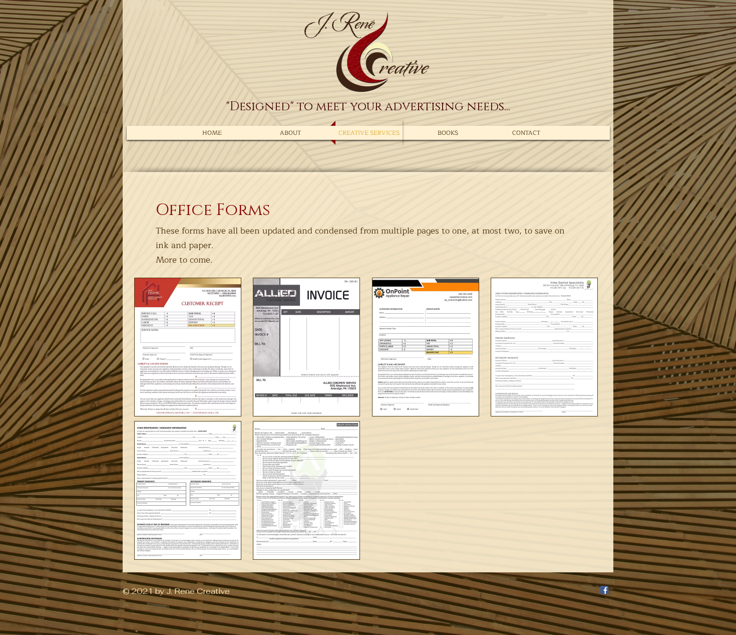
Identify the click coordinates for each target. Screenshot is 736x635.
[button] (188, 347)
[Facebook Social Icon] (604, 590)
